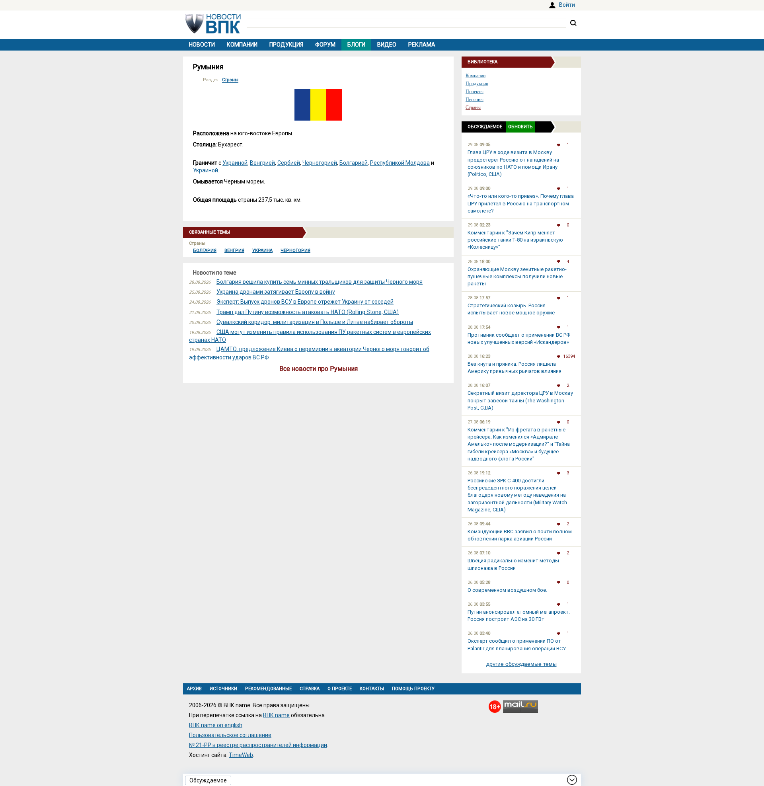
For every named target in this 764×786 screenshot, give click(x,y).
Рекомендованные (268, 688)
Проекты (474, 91)
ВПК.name (276, 715)
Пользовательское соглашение (230, 735)
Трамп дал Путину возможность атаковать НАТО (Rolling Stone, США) (307, 312)
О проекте (339, 688)
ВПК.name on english (215, 725)
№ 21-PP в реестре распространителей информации (258, 745)
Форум (325, 44)
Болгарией (353, 163)
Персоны (474, 99)
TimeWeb (241, 755)
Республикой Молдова (400, 163)
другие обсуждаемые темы (521, 664)
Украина (262, 250)
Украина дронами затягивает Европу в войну (275, 292)
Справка (310, 688)
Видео (386, 44)
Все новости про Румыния (318, 369)
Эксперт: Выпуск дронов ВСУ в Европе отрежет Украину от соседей (305, 301)
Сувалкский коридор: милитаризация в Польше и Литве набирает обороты (314, 322)
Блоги (356, 44)
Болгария (204, 250)
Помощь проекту (413, 688)
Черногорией (319, 163)
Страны (230, 79)
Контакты (372, 688)
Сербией (288, 163)
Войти (567, 5)
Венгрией (262, 163)
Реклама (421, 44)
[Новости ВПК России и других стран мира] (213, 31)
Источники (223, 688)
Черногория (295, 250)
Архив (194, 688)
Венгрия (234, 250)
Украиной (235, 163)
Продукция (286, 44)
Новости (202, 44)
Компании (242, 44)
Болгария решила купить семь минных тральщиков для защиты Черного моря (319, 282)
